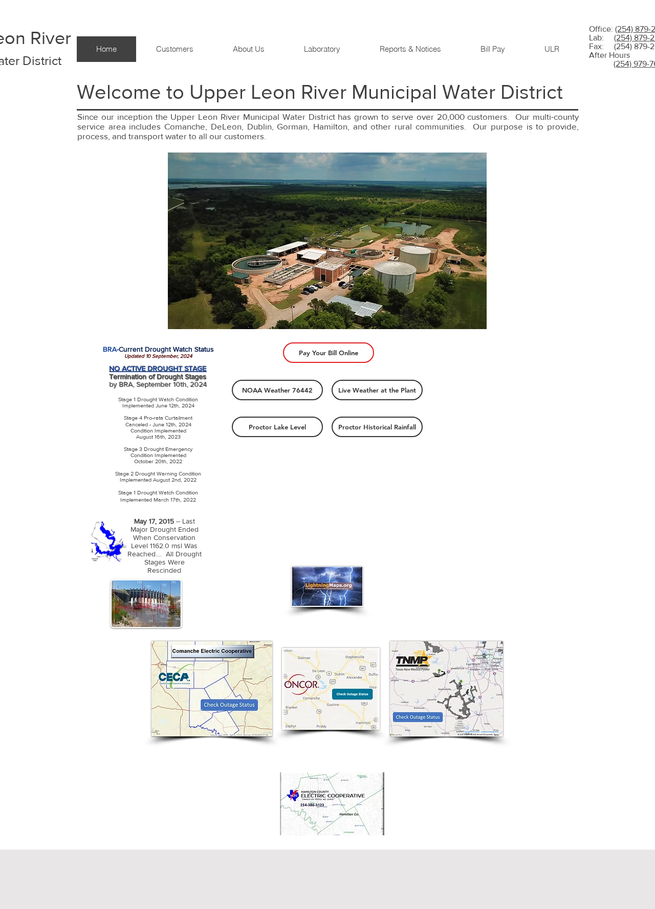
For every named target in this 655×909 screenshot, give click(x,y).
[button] (174, 49)
